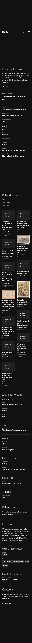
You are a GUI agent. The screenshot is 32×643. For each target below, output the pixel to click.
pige (4, 561)
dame (27, 561)
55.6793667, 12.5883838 (10, 579)
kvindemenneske (18, 561)
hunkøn (5, 565)
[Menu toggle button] (29, 32)
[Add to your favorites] (7, 86)
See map (21, 156)
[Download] (3, 86)
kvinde (9, 561)
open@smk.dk (6, 603)
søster (5, 555)
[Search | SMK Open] (7, 32)
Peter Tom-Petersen (8, 115)
